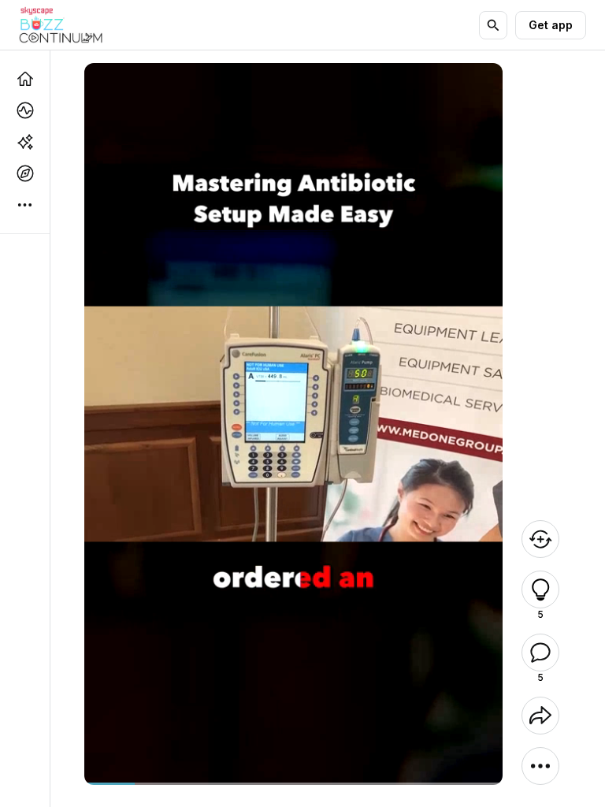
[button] (540, 589)
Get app (551, 25)
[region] (293, 784)
